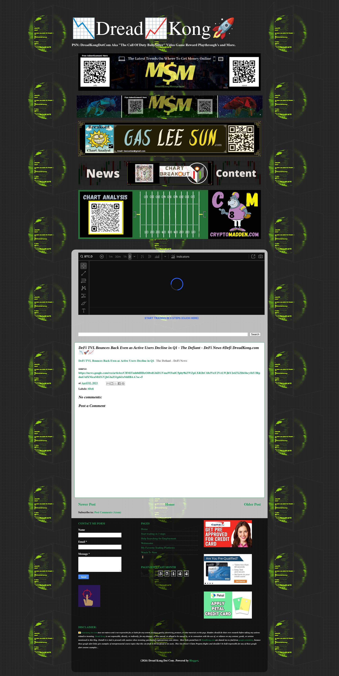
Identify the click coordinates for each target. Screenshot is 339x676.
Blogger (193, 660)
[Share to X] (116, 383)
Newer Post (87, 504)
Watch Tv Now (149, 552)
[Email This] (108, 383)
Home (170, 504)
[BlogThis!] (112, 383)
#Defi (91, 389)
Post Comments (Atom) (107, 512)
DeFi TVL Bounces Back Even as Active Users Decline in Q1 (116, 360)
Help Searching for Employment (158, 538)
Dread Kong (100, 636)
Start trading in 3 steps (153, 533)
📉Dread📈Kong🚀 (153, 27)
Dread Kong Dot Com (89, 632)
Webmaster (147, 543)
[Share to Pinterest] (123, 383)
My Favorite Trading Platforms (158, 547)
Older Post (252, 504)
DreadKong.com (208, 640)
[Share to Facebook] (119, 383)
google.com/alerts (246, 640)
